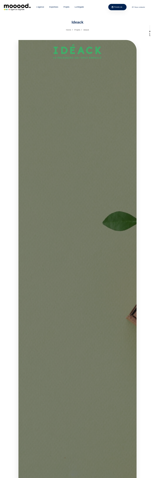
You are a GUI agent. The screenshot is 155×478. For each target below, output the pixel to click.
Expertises (53, 7)
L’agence (40, 7)
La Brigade (79, 7)
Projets (66, 7)
